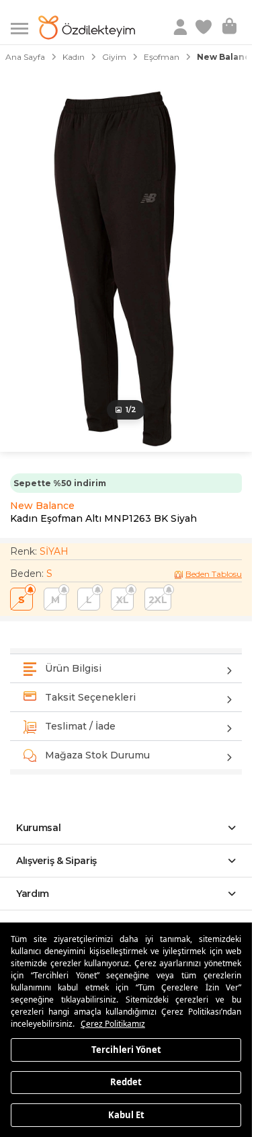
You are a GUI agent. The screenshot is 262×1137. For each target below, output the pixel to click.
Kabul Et (126, 1114)
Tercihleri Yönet (126, 1049)
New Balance (42, 506)
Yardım (32, 894)
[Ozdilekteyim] (86, 27)
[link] (204, 27)
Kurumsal (38, 828)
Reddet (126, 1082)
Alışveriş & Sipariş (56, 861)
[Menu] (24, 27)
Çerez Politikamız (113, 1023)
